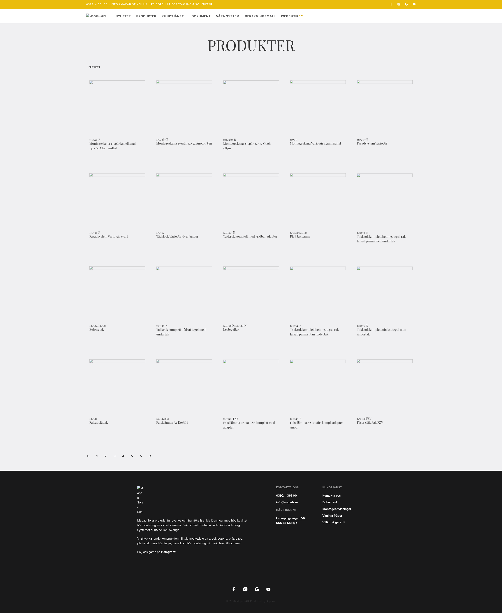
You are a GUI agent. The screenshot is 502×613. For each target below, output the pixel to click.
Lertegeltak (231, 330)
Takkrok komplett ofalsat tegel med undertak (181, 332)
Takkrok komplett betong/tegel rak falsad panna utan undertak (314, 332)
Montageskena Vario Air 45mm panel (315, 143)
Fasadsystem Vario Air (372, 143)
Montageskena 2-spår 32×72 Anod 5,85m (184, 143)
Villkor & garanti (333, 522)
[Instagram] (398, 4)
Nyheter (123, 16)
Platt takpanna (300, 236)
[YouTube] (414, 4)
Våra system (227, 16)
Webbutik (292, 16)
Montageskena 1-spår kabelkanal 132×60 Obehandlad (112, 146)
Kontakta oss (331, 496)
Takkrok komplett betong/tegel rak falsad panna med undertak (381, 239)
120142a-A (162, 418)
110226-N (162, 139)
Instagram (168, 552)
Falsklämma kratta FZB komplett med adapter (249, 425)
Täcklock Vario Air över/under (177, 236)
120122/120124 (298, 232)
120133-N (161, 326)
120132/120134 (97, 325)
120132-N (362, 233)
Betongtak (96, 330)
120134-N (295, 326)
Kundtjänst (173, 16)
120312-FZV (364, 418)
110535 (160, 232)
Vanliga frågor (332, 516)
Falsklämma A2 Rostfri (172, 423)
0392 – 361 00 (97, 4)
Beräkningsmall (260, 16)
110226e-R (229, 140)
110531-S (94, 232)
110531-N (362, 139)
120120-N (229, 232)
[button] (95, 67)
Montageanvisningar (336, 509)
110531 (293, 139)
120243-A (296, 419)
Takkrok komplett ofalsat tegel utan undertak (381, 332)
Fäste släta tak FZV (370, 423)
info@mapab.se (123, 4)
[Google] (406, 4)
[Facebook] (391, 4)
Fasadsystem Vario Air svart (108, 236)
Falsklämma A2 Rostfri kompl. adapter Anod (316, 425)
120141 (93, 418)
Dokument (201, 16)
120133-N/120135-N (234, 325)
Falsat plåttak (98, 423)
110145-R (94, 140)
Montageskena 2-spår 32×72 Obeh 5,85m (247, 146)
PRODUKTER (146, 16)
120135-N (362, 326)
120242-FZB (230, 419)
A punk (270, 601)
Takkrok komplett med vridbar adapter (250, 236)
